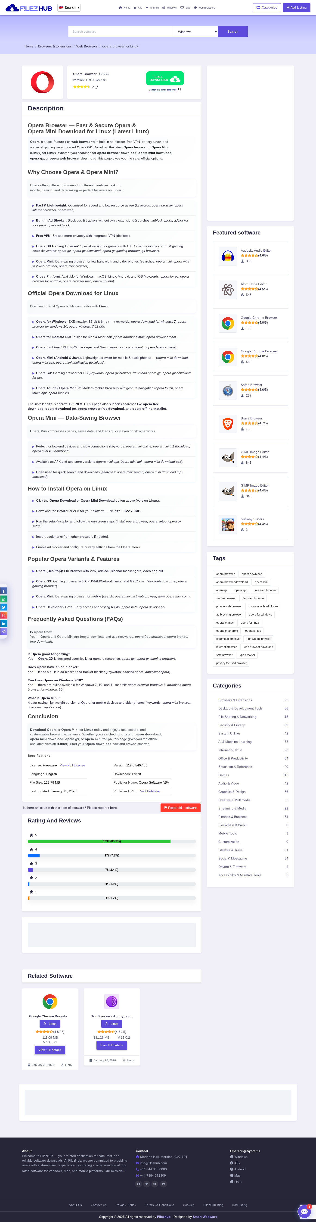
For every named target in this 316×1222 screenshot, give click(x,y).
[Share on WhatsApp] (3, 598)
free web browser (265, 590)
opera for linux (250, 622)
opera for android (227, 630)
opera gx (221, 590)
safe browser (224, 655)
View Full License (72, 765)
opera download (252, 574)
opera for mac (225, 622)
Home (127, 7)
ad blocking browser (229, 614)
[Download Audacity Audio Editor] (230, 256)
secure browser (226, 598)
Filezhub (163, 1217)
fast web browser (253, 598)
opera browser (225, 574)
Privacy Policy (126, 1205)
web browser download (258, 647)
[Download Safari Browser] (230, 390)
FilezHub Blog (213, 1205)
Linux (238, 1182)
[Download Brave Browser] (230, 424)
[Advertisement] (111, 933)
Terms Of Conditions (159, 1205)
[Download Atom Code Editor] (230, 290)
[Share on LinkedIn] (3, 623)
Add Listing (299, 7)
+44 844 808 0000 (153, 1169)
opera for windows (260, 614)
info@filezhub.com (153, 1163)
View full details (50, 1050)
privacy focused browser (231, 663)
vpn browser (247, 655)
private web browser (229, 606)
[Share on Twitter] (3, 606)
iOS (140, 7)
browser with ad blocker (264, 606)
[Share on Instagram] (3, 615)
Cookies (189, 1205)
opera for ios (253, 630)
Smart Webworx (204, 1217)
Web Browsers (206, 7)
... (123, 1171)
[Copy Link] (3, 631)
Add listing (239, 1205)
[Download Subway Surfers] (230, 525)
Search (233, 31)
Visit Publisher (150, 791)
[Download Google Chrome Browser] (230, 323)
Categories (269, 7)
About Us (75, 1205)
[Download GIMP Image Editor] (230, 457)
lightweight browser (259, 639)
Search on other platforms (163, 89)
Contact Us (99, 1205)
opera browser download (232, 582)
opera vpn (241, 590)
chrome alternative (228, 639)
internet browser (226, 647)
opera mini (261, 582)
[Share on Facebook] (3, 590)
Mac (188, 7)
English (72, 7)
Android (154, 7)
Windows (172, 7)
